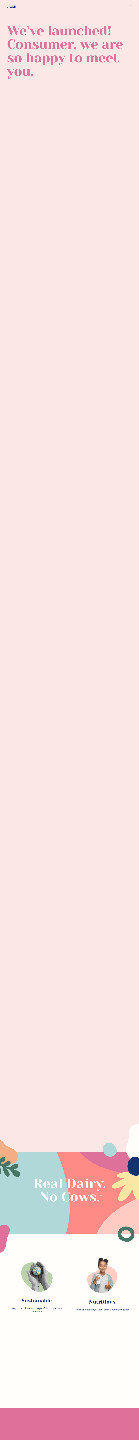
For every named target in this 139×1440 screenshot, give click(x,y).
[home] (12, 7)
